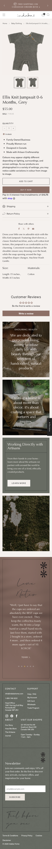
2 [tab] (21, 666)
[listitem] (26, 5)
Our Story (9, 725)
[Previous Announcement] (4, 5)
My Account (32, 697)
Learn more (19, 483)
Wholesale (31, 704)
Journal (8, 735)
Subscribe (15, 797)
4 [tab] (27, 666)
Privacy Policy (26, 835)
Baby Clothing (16, 23)
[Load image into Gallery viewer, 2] (32, 82)
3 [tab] (24, 666)
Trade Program (33, 708)
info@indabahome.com (14, 693)
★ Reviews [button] (50, 427)
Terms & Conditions (10, 835)
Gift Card (31, 701)
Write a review (26, 313)
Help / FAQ (31, 694)
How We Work (11, 728)
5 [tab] (30, 666)
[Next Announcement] (47, 5)
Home (5, 23)
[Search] (48, 14)
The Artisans (10, 732)
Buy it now (26, 190)
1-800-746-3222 (11, 698)
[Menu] (3, 14)
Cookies (39, 835)
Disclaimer (6, 840)
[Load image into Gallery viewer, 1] (19, 82)
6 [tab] (33, 666)
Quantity (8, 123)
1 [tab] (18, 666)
